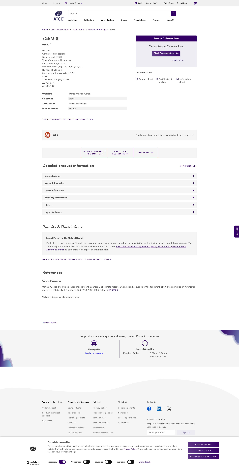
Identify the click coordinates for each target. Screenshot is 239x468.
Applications (72, 20)
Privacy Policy (129, 449)
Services (124, 20)
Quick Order (182, 3)
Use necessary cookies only (203, 457)
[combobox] (119, 13)
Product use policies (103, 413)
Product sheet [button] (146, 79)
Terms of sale (99, 418)
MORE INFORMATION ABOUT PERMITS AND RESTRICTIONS (75, 259)
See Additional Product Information (66, 119)
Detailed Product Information (94, 152)
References (145, 152)
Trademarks (98, 428)
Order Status (169, 3)
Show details (144, 462)
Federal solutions (76, 428)
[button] (173, 13)
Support (56, 3)
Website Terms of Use (103, 432)
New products (74, 408)
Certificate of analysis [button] (165, 80)
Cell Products (89, 20)
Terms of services (101, 423)
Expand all (189, 166)
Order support (49, 408)
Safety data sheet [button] (185, 80)
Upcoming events (126, 408)
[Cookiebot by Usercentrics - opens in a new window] (33, 463)
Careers (45, 3)
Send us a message (94, 353)
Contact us (123, 423)
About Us (170, 20)
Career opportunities (128, 418)
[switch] (86, 462)
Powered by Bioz (50, 323)
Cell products (74, 413)
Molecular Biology (97, 29)
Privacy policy (100, 408)
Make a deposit (75, 432)
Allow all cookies (203, 444)
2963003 (113, 290)
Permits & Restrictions (120, 152)
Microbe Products (107, 20)
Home (45, 29)
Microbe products (76, 418)
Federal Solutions (140, 20)
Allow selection (203, 450)
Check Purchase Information (166, 53)
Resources (156, 20)
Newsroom (123, 413)
